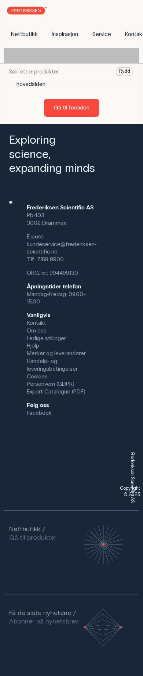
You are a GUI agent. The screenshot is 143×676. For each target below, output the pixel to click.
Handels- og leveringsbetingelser (52, 364)
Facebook (39, 412)
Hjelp (33, 345)
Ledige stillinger (46, 338)
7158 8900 (50, 259)
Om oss (37, 330)
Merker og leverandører (56, 353)
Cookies (37, 376)
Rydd (124, 71)
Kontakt (36, 322)
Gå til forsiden (71, 107)
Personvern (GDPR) (50, 383)
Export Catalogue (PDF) (56, 391)
